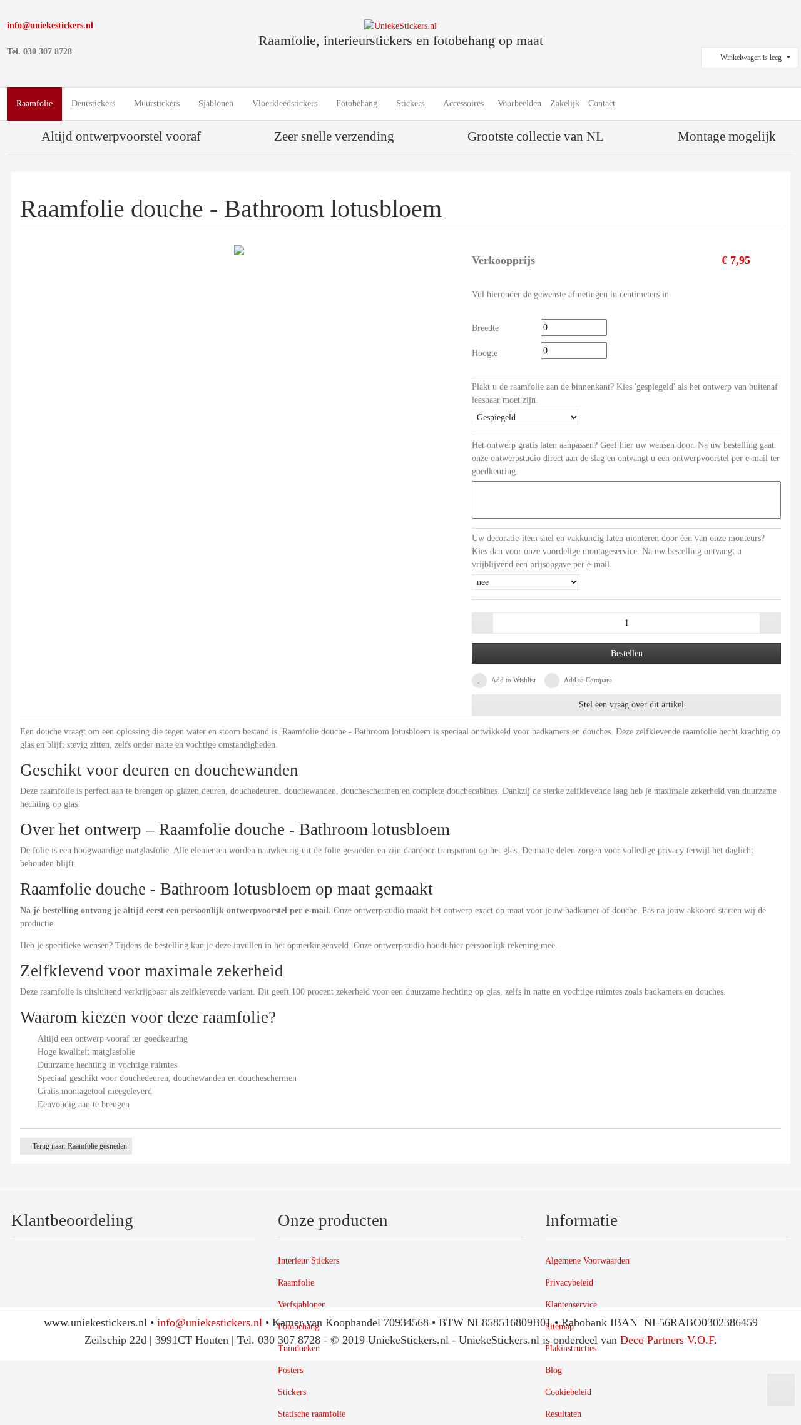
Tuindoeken (299, 1348)
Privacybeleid (569, 1282)
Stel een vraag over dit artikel (630, 704)
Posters (290, 1370)
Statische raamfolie (311, 1414)
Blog (553, 1370)
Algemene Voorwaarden (587, 1260)
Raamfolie (296, 1282)
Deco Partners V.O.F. (668, 1340)
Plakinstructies (570, 1348)
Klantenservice (571, 1304)
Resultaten (563, 1414)
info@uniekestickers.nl (50, 25)
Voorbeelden (519, 103)
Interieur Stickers (308, 1260)
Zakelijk (564, 103)
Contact (601, 103)
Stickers (292, 1392)
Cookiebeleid (568, 1392)
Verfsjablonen (302, 1304)
